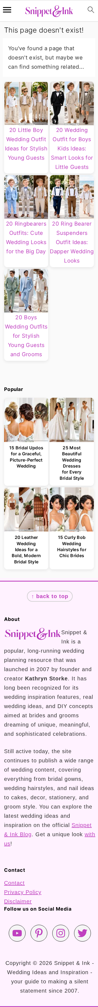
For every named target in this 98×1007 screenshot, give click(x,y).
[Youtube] (17, 933)
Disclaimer (18, 901)
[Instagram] (60, 933)
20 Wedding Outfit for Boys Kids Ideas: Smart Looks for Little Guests (72, 148)
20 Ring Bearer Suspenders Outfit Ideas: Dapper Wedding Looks (72, 242)
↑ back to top (49, 596)
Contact (14, 883)
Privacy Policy (22, 892)
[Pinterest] (38, 933)
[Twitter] (82, 933)
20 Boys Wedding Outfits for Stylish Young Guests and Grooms (26, 336)
